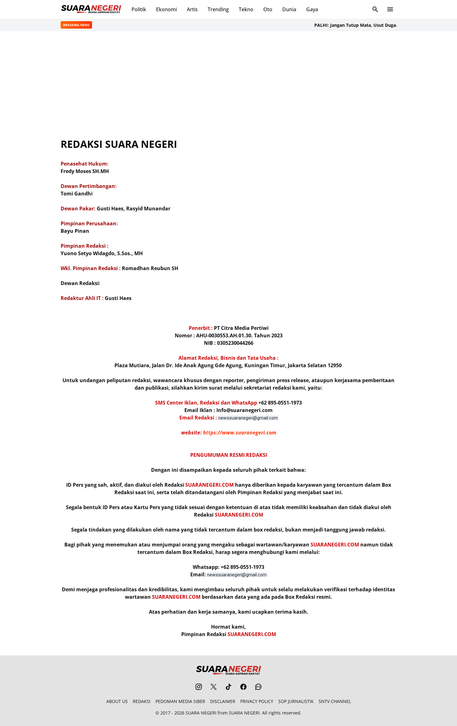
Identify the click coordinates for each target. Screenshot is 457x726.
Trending (218, 9)
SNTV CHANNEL (335, 701)
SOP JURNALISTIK (296, 701)
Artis (192, 9)
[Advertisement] (228, 84)
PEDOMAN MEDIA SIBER (180, 701)
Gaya (312, 9)
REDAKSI (141, 701)
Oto (267, 9)
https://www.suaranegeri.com (239, 432)
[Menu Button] (390, 9)
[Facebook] (243, 687)
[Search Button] (375, 9)
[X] (213, 687)
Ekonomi (166, 9)
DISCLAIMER (222, 701)
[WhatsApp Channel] (258, 687)
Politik (139, 9)
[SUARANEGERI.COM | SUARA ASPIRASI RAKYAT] (91, 9)
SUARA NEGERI (201, 713)
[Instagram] (198, 687)
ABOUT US (117, 701)
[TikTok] (228, 687)
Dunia (289, 9)
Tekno (246, 9)
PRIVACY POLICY (256, 701)
